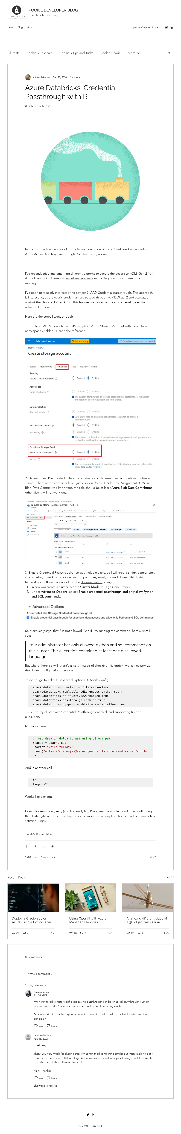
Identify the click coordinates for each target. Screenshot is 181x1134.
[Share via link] (52, 846)
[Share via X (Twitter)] (35, 846)
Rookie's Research (39, 53)
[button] (169, 53)
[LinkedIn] (172, 27)
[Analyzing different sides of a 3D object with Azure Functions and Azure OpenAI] (147, 898)
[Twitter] (166, 27)
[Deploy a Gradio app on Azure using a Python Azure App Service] (33, 898)
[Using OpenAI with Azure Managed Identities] (90, 898)
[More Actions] (154, 993)
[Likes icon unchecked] (36, 1026)
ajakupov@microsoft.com (145, 27)
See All (170, 876)
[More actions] (154, 77)
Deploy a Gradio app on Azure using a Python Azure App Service (32, 920)
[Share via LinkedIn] (44, 846)
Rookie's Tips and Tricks (76, 53)
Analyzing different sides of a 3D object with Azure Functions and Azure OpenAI (147, 920)
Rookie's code (110, 53)
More (131, 53)
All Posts (13, 53)
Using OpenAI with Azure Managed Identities (88, 920)
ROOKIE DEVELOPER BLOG (53, 10)
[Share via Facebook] (26, 846)
